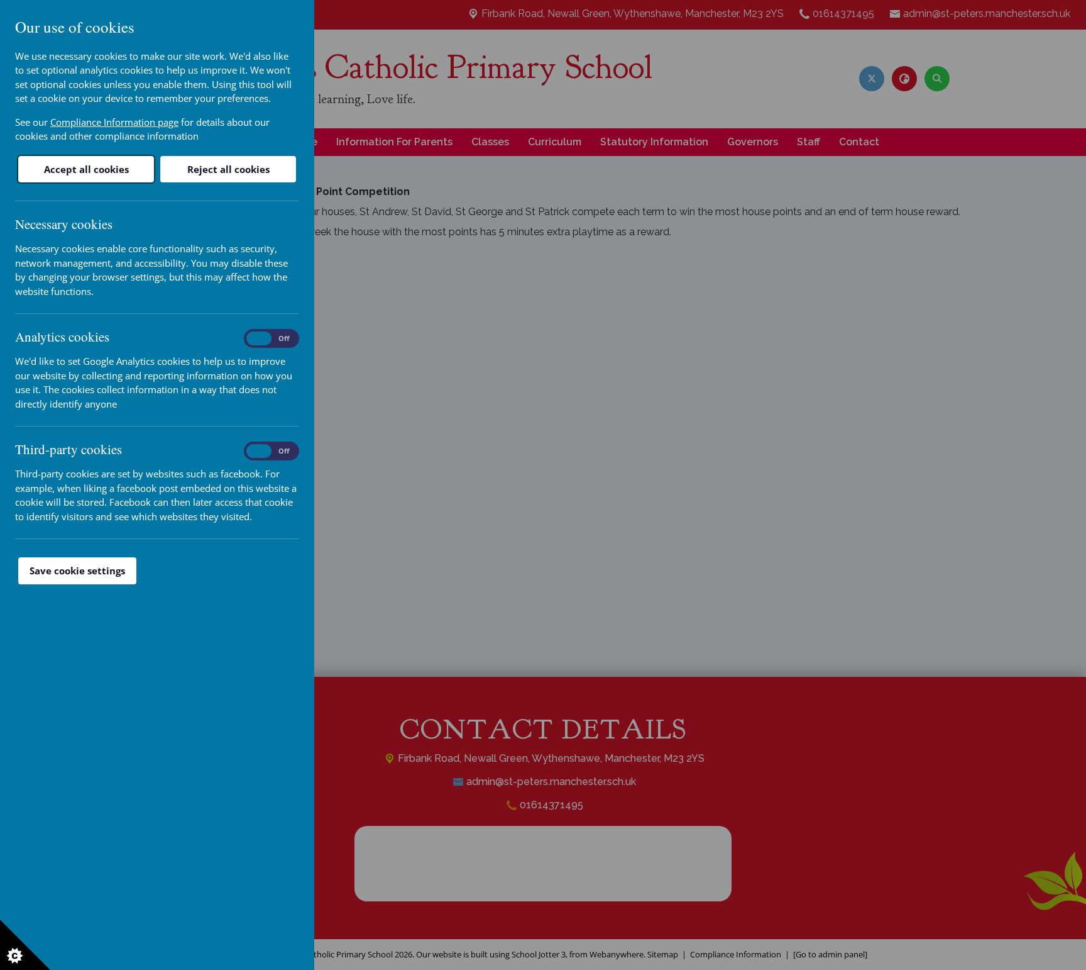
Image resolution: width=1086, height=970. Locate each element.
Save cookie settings (77, 570)
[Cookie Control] (25, 945)
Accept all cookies (86, 169)
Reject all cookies (228, 169)
